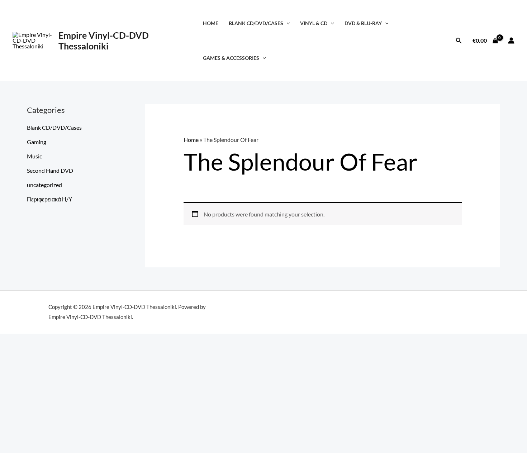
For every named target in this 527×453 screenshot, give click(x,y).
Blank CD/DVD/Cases (256, 23)
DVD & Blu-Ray (363, 23)
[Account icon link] (511, 40)
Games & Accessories (231, 58)
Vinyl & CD (313, 23)
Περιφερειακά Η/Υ (49, 199)
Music (34, 156)
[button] (286, 23)
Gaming (36, 141)
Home (210, 23)
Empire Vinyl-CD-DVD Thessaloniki (103, 40)
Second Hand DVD (50, 170)
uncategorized (44, 184)
